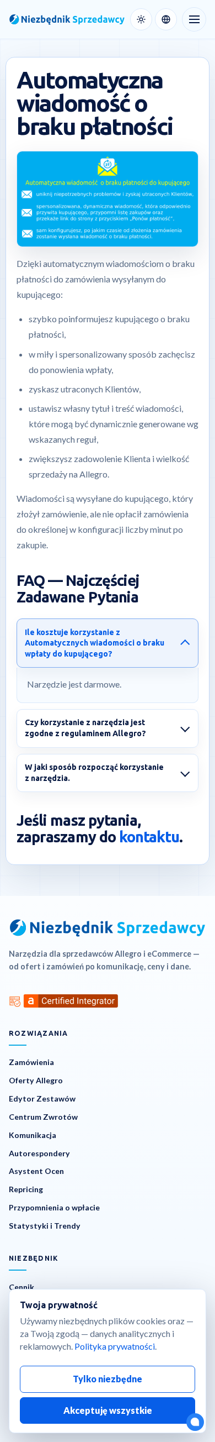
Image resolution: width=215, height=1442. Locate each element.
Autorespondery (39, 1153)
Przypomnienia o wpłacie (54, 1207)
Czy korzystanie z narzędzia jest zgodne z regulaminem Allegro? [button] (85, 727)
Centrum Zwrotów (43, 1116)
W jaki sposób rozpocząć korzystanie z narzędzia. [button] (94, 772)
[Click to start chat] (195, 1422)
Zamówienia (31, 1062)
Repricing (26, 1189)
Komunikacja (32, 1135)
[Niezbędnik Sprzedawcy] (67, 19)
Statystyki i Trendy (44, 1225)
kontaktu (149, 837)
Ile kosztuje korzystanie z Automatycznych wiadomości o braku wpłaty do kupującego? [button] (94, 643)
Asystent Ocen (36, 1171)
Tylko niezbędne (107, 1378)
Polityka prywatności (114, 1346)
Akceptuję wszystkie (107, 1410)
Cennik (21, 1287)
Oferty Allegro (36, 1080)
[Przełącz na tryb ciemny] (141, 19)
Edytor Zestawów (42, 1098)
